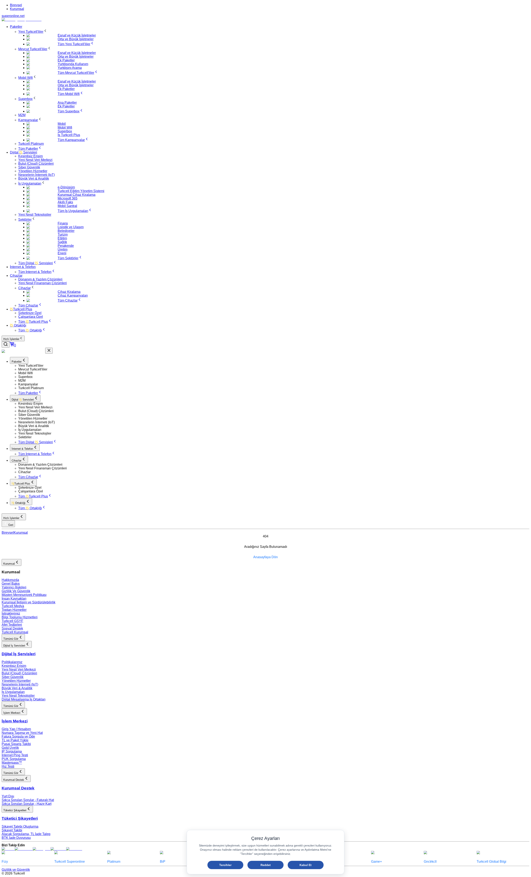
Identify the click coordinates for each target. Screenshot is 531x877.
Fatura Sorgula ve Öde (18, 736)
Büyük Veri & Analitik (17, 688)
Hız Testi (8, 766)
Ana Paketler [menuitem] (67, 102)
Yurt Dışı (8, 796)
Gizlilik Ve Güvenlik (16, 591)
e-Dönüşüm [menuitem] (66, 187)
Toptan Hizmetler (14, 609)
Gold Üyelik (10, 747)
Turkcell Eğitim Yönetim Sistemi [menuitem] (81, 191)
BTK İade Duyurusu (16, 837)
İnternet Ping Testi (15, 755)
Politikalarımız (12, 662)
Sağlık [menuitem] (62, 242)
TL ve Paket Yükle (15, 740)
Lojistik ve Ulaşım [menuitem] (71, 227)
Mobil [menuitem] (62, 123)
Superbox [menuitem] (65, 131)
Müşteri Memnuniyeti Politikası (24, 595)
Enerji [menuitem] (62, 253)
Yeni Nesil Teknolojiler (18, 695)
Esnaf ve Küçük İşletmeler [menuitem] (77, 35)
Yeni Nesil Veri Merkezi (19, 669)
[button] (273, 366)
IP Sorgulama (12, 751)
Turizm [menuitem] (63, 234)
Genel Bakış (11, 583)
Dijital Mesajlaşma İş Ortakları (23, 699)
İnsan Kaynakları (14, 598)
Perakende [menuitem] (66, 245)
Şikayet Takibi (12, 830)
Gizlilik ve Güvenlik (16, 869)
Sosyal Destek (12, 628)
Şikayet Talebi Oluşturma (20, 826)
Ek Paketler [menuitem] (66, 60)
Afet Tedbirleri (12, 624)
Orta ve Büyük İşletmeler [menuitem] (76, 39)
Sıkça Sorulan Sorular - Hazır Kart (26, 803)
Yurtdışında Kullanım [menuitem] (73, 64)
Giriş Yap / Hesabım (16, 729)
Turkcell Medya (13, 606)
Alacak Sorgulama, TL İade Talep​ (26, 834)
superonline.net (13, 16)
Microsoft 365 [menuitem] (67, 198)
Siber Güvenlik (12, 677)
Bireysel (16, 5)
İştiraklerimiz (11, 613)
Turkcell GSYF (12, 621)
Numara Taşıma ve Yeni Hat (22, 732)
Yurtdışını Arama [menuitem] (70, 67)
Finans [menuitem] (63, 223)
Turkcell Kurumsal (15, 632)
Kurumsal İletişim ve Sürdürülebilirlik (28, 602)
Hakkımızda (10, 580)
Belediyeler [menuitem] (66, 231)
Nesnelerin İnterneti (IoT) (20, 684)
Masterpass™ (12, 762)
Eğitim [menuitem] (62, 238)
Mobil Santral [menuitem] (67, 206)
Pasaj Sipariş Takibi (16, 744)
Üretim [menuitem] (62, 249)
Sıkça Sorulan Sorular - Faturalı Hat (28, 800)
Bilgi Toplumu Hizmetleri (20, 617)
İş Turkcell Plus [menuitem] (69, 135)
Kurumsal (17, 9)
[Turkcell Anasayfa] (21, 19)
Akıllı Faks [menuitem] (65, 202)
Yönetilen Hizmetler (16, 680)
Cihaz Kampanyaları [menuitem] (73, 295)
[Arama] (6, 344)
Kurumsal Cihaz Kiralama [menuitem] (76, 194)
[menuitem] (16, 26)
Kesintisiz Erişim (14, 665)
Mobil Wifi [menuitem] (65, 127)
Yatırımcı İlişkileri (14, 587)
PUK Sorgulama (14, 759)
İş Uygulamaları (13, 692)
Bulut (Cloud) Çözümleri (19, 673)
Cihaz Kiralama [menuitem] (69, 292)
